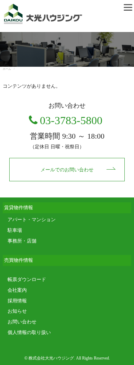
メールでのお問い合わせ (67, 169)
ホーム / (10, 69)
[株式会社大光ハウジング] (41, 22)
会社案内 (17, 290)
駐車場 (15, 230)
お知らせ (17, 311)
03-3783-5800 (71, 120)
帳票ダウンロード (27, 279)
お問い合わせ (22, 321)
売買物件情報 (18, 260)
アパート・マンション (32, 219)
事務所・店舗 (22, 241)
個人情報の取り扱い (29, 332)
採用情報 (17, 300)
